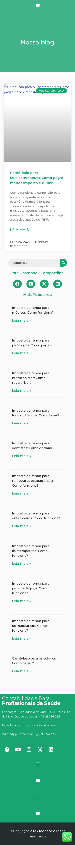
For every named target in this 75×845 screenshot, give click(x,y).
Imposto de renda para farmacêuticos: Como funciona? (30, 625)
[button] (37, 5)
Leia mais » (21, 230)
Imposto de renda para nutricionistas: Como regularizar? (30, 378)
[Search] (63, 263)
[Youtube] (30, 284)
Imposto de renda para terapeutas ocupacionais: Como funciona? (32, 480)
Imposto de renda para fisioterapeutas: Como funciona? (30, 550)
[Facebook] (17, 284)
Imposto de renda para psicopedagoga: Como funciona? (30, 588)
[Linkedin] (57, 284)
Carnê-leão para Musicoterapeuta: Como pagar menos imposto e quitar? (36, 178)
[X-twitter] (44, 284)
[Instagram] (29, 749)
